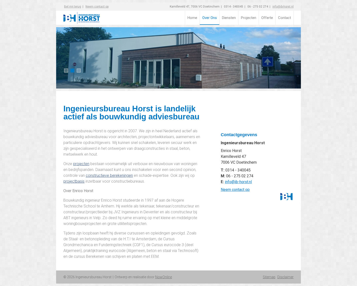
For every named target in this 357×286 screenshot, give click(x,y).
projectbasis (74, 181)
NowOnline (163, 277)
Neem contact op (235, 189)
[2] (71, 70)
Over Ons (209, 18)
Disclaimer (285, 277)
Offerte (267, 18)
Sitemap (269, 277)
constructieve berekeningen (109, 175)
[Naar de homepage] (92, 16)
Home (192, 18)
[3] (78, 70)
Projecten (248, 18)
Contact (284, 18)
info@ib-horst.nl (283, 6)
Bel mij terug (72, 6)
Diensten (229, 18)
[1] (65, 70)
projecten (81, 163)
